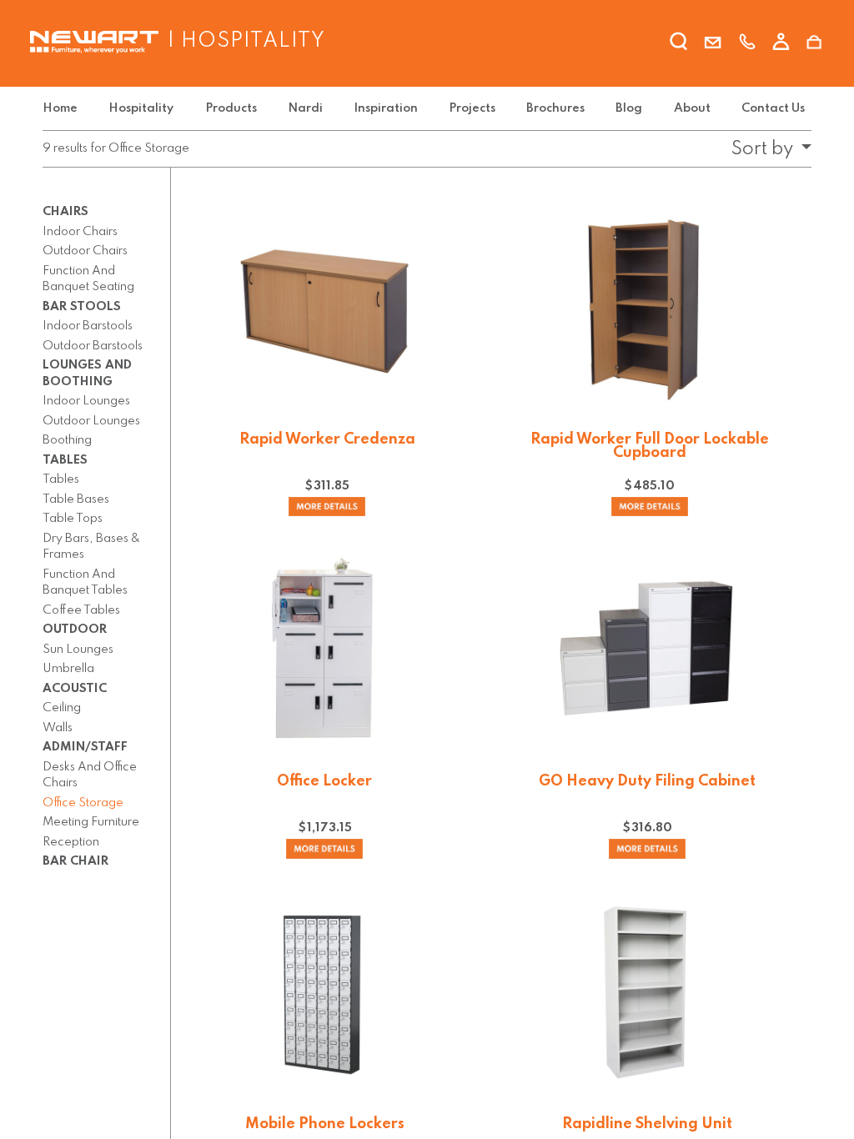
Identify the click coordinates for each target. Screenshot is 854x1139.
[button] (766, 149)
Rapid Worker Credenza (327, 439)
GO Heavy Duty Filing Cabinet (647, 781)
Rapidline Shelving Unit (647, 1123)
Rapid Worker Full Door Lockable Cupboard (649, 446)
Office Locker (324, 781)
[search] (679, 44)
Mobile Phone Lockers (324, 1123)
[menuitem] (63, 108)
